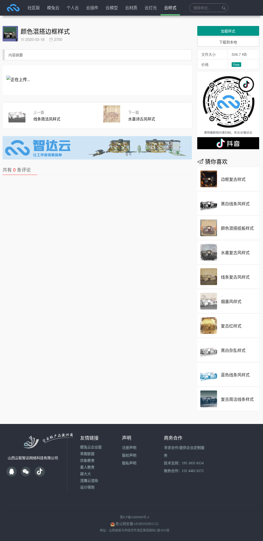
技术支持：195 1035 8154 (184, 463)
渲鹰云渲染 (89, 481)
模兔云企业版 (91, 447)
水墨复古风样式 (235, 252)
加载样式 (228, 30)
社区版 (33, 8)
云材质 (131, 8)
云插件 (92, 8)
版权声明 (129, 455)
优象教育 (87, 461)
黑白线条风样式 (235, 204)
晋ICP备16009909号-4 (134, 517)
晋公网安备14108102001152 (136, 524)
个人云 (73, 8)
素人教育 (87, 467)
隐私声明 (129, 463)
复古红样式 (231, 326)
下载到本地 (228, 42)
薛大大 (85, 474)
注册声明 (129, 448)
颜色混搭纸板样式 (237, 228)
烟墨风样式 (231, 301)
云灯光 (151, 8)
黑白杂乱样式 (233, 350)
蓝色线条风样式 (235, 375)
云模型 (112, 8)
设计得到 (87, 487)
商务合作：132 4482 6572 (184, 471)
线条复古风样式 (235, 277)
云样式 (170, 8)
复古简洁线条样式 (237, 399)
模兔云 (53, 8)
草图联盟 (87, 454)
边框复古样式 (233, 179)
